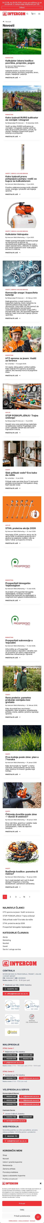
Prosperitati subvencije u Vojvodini (19, 641)
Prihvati (22, 1203)
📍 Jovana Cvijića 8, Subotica (13, 1114)
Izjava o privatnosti (24, 1220)
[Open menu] (39, 13)
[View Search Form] (27, 14)
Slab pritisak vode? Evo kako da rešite (21, 473)
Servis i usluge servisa (19, 173)
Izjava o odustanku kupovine (14, 1175)
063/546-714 (11, 1078)
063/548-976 (11, 1059)
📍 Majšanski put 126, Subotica (14, 1052)
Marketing (9, 57)
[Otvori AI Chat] (38, 1217)
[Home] (3, 21)
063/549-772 (11, 1104)
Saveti (7, 173)
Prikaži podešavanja (22, 1216)
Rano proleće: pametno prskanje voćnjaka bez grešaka (18, 700)
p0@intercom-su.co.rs (14, 1062)
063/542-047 (11, 1096)
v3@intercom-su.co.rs (31, 1100)
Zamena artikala (9, 1169)
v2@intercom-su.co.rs (31, 1096)
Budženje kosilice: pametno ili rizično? (21, 872)
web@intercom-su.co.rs (16, 1141)
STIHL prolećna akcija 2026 (20, 528)
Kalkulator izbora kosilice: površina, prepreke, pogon (20, 61)
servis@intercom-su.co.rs (15, 1121)
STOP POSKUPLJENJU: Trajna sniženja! (21, 416)
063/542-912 (27, 1059)
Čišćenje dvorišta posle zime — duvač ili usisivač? (21, 815)
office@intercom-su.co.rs (17, 994)
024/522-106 (11, 1117)
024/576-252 (12, 989)
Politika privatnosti (10, 1179)
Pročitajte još (12, 77)
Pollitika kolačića (13, 1220)
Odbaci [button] (22, 7)
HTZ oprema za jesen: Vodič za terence (20, 359)
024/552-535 (11, 1055)
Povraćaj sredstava (10, 1172)
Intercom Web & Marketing (15, 66)
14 (24, 897)
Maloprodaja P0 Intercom (15, 123)
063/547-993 (27, 1055)
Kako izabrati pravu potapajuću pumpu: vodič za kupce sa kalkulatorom (21, 178)
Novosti (6, 1159)
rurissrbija (10, 364)
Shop (5, 1155)
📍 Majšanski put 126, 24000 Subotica (17, 985)
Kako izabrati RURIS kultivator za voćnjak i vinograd (21, 118)
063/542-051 (11, 1100)
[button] (40, 1183)
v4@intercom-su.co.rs (31, 1104)
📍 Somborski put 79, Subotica (14, 1075)
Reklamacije (7, 1165)
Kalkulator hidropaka (16, 234)
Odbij (22, 1210)
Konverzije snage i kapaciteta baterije (21, 293)
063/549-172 (12, 1136)
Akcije (7, 412)
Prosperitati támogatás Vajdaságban (17, 584)
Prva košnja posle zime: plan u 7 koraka (22, 758)
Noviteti (6, 943)
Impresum (32, 1220)
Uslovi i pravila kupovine (12, 1162)
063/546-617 (27, 1117)
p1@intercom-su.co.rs (31, 1078)
